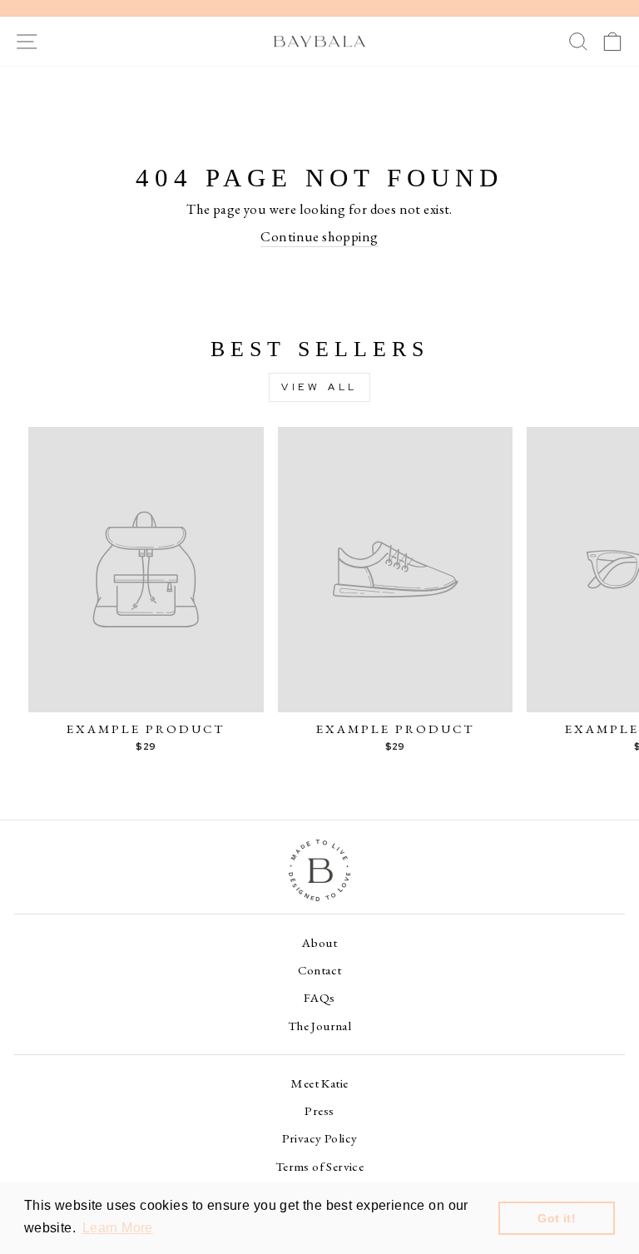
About (319, 942)
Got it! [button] (556, 1218)
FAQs (319, 997)
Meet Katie (319, 1083)
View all (319, 387)
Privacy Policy (320, 1138)
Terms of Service (319, 1166)
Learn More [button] (117, 1228)
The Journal (320, 1026)
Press (319, 1111)
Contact (320, 970)
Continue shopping (319, 236)
